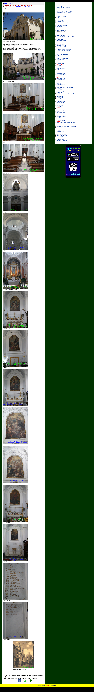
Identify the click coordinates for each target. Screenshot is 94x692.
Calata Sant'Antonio (60, 59)
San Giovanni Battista (60, 60)
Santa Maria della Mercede (61, 116)
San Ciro (58, 13)
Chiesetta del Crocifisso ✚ (61, 16)
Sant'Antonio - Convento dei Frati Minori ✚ (64, 11)
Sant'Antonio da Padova (61, 115)
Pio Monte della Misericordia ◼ (62, 58)
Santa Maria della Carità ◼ (61, 40)
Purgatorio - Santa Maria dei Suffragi (63, 50)
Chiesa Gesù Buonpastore (61, 15)
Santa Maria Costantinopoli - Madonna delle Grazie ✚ (66, 126)
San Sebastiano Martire (61, 82)
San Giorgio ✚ (59, 125)
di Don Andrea (59, 117)
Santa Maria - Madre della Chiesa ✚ (63, 134)
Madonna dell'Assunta (61, 62)
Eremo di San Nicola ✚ (61, 120)
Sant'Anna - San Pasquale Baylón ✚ (63, 54)
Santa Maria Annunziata (61, 73)
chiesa (11, 3)
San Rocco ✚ (59, 130)
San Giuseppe (59, 72)
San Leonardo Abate (60, 102)
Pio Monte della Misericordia (62, 57)
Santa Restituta (59, 65)
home (5, 3)
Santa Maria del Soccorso (61, 78)
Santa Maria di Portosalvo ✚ (62, 25)
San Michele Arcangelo (61, 91)
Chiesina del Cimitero (60, 63)
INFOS (42, 1)
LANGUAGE (62, 1)
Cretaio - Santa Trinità (61, 136)
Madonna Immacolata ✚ (61, 51)
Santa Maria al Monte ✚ (61, 98)
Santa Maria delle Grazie (61, 67)
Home (31, 1)
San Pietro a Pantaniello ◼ (61, 35)
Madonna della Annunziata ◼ (62, 38)
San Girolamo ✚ (60, 17)
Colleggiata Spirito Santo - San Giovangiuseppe (65, 6)
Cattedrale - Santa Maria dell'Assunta (63, 7)
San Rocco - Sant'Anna (61, 70)
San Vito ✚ (59, 83)
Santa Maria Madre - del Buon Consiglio (64, 46)
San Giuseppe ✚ (60, 55)
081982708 (18, 6)
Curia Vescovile (59, 4)
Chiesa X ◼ (59, 106)
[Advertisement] (46, 689)
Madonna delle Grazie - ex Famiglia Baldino (64, 138)
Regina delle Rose (60, 89)
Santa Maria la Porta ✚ (61, 132)
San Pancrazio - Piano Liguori (62, 140)
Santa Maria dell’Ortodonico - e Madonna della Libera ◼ (66, 36)
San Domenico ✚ (60, 20)
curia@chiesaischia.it (27, 6)
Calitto (58, 100)
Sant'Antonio (59, 48)
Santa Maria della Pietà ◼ (61, 45)
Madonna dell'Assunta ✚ (61, 127)
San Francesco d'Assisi (61, 79)
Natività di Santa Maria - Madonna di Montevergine (66, 122)
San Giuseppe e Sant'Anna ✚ (62, 135)
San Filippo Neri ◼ (60, 105)
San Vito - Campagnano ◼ (61, 30)
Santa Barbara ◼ (60, 39)
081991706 (13, 6)
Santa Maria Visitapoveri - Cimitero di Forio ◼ (65, 87)
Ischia (47, 685)
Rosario (58, 69)
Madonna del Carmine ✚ (61, 131)
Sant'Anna (58, 27)
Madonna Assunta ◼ (60, 32)
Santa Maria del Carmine (61, 112)
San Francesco (59, 53)
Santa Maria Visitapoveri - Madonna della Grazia (65, 80)
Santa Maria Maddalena (61, 44)
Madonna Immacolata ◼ (61, 34)
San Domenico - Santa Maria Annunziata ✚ (64, 24)
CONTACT (55, 1)
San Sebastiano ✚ (60, 129)
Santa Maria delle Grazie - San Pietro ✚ (64, 12)
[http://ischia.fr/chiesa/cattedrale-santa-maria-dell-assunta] (30, 680)
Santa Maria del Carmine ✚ (61, 8)
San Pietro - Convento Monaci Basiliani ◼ (64, 29)
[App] (73, 161)
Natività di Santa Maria (61, 108)
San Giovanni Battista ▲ (61, 139)
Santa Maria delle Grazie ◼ (61, 119)
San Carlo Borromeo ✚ (61, 84)
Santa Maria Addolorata (61, 21)
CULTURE (48, 1)
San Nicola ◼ (59, 41)
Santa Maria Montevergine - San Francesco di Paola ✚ (66, 93)
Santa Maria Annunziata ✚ (61, 101)
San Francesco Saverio (61, 96)
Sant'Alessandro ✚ (60, 26)
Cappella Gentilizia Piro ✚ (61, 74)
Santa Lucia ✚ (59, 92)
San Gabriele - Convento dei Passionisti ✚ (64, 49)
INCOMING (36, 1)
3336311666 (53, 685)
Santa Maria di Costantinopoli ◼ (62, 10)
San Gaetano (59, 88)
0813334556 (25, 8)
